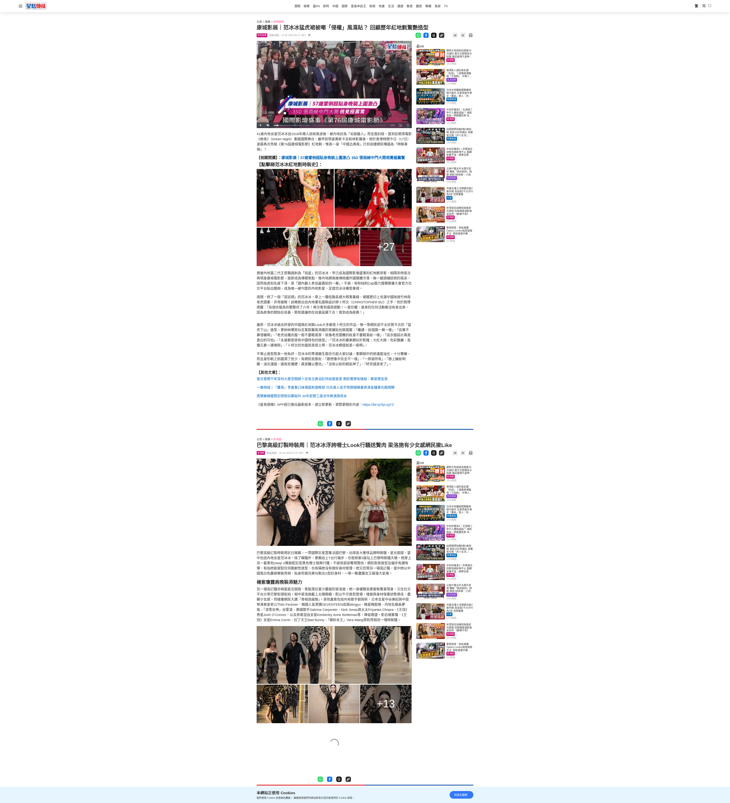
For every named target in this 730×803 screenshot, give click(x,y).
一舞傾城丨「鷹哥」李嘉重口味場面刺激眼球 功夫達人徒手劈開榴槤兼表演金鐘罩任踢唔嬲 (325, 387)
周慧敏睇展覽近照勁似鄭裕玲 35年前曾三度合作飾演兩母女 (302, 396)
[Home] (36, 6)
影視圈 (450, 60)
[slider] (330, 125)
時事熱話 (451, 99)
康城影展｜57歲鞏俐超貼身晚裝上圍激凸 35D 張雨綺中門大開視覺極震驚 (343, 158)
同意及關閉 (460, 794)
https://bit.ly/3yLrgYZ (378, 405)
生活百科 (451, 80)
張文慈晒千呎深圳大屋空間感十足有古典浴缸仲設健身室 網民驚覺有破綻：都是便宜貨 (322, 379)
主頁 (259, 21)
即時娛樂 (278, 21)
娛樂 (267, 21)
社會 (449, 198)
